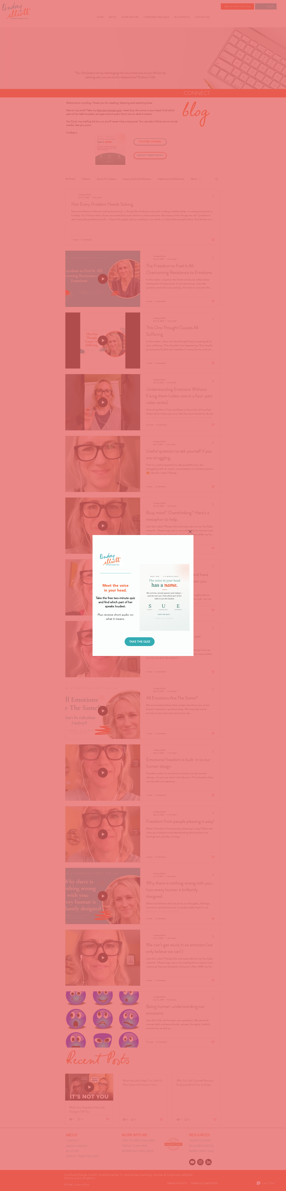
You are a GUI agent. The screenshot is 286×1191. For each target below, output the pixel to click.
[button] (190, 531)
